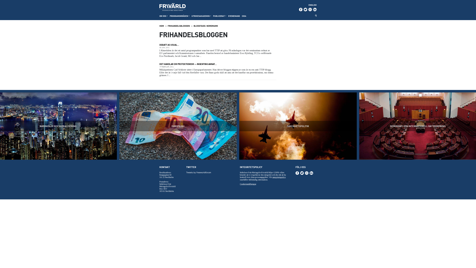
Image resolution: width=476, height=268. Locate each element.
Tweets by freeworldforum (198, 172)
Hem (161, 25)
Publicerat (219, 16)
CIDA (244, 16)
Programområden (179, 16)
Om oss (162, 16)
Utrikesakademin (201, 16)
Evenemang (234, 16)
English (313, 5)
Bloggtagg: (206, 25)
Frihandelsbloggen (179, 25)
